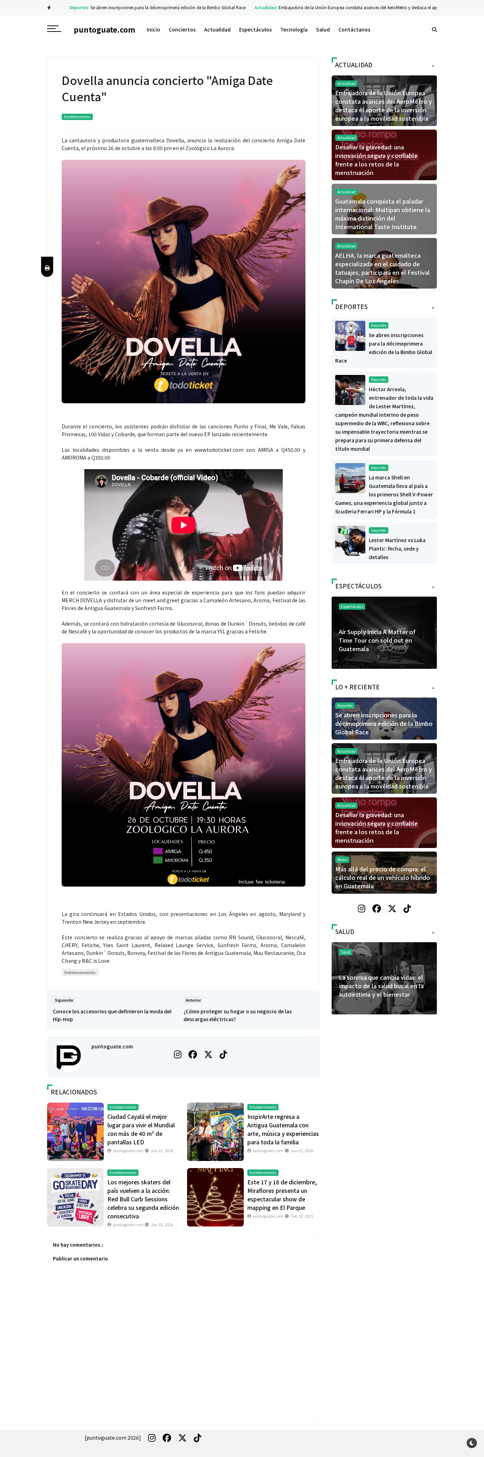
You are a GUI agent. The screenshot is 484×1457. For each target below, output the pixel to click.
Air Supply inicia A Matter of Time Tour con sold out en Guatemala (377, 640)
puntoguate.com (112, 1046)
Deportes (66, 7)
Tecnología (294, 29)
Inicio (153, 29)
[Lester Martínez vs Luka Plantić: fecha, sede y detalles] (350, 539)
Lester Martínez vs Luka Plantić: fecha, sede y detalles (397, 548)
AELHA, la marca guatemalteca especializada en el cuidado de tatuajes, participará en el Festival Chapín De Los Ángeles (382, 268)
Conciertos (182, 29)
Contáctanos (354, 29)
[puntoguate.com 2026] (113, 1437)
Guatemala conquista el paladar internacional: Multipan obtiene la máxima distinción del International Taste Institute (382, 214)
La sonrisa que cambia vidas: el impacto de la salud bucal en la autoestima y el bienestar (381, 985)
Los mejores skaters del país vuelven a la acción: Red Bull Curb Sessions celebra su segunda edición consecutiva (143, 1199)
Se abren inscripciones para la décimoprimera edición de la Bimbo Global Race (155, 7)
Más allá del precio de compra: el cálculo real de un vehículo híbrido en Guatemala (382, 877)
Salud (323, 29)
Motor (342, 859)
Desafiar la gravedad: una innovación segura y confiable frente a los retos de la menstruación (376, 160)
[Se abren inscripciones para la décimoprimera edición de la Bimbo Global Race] (350, 334)
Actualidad (253, 7)
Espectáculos (255, 29)
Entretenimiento (77, 116)
